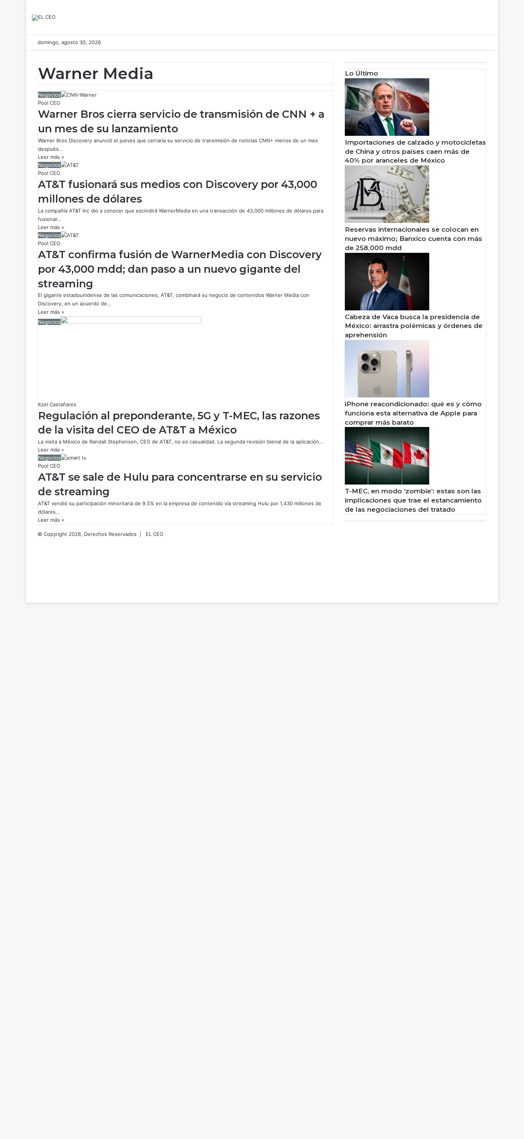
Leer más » (51, 157)
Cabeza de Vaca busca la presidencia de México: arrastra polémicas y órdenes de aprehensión (414, 326)
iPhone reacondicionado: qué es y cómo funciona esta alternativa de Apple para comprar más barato (413, 413)
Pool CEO (49, 103)
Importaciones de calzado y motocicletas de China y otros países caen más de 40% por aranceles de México (415, 151)
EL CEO (154, 534)
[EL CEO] (44, 18)
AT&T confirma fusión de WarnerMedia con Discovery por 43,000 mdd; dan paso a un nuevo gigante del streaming (180, 269)
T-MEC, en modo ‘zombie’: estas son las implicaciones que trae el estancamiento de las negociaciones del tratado (413, 500)
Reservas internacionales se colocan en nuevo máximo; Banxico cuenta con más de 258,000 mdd (413, 239)
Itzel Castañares (57, 404)
